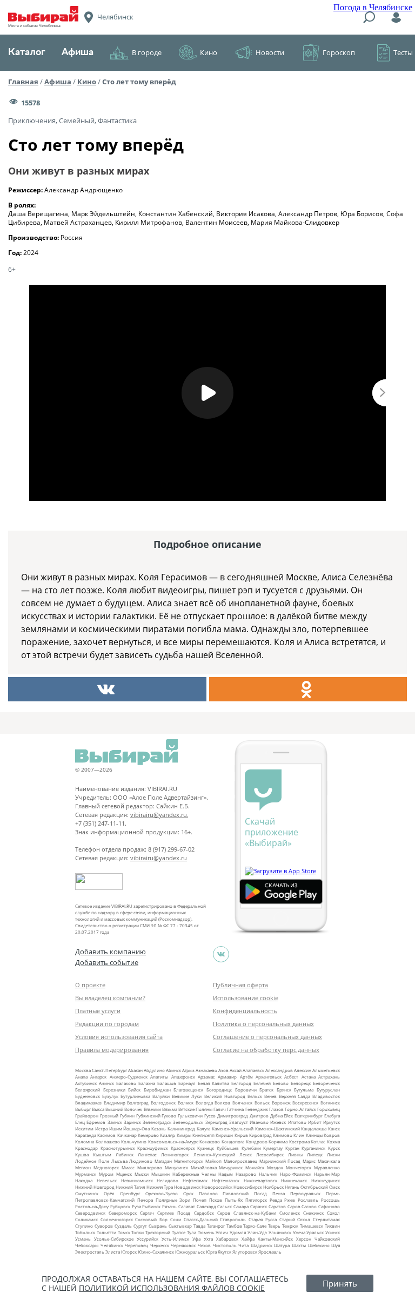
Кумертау (273, 1148)
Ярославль (270, 1252)
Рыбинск (151, 1206)
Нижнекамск (294, 1180)
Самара (241, 1206)
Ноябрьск (273, 1187)
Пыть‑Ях (234, 1200)
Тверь (274, 1226)
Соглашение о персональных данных (267, 1037)
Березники (114, 1090)
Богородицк (219, 1090)
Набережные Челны (194, 1174)
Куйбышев (228, 1148)
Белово (281, 1083)
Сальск (224, 1206)
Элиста (112, 1252)
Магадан (163, 1161)
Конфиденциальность (245, 1011)
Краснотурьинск (118, 1148)
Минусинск (176, 1167)
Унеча (299, 1232)
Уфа (196, 1239)
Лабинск (124, 1154)
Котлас (318, 1141)
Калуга (203, 1128)
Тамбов (234, 1226)
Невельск (107, 1180)
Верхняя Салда (294, 1096)
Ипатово (297, 1122)
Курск (334, 1148)
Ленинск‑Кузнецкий (214, 1154)
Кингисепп (203, 1135)
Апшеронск (183, 1077)
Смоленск (289, 1213)
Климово (282, 1135)
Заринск (132, 1122)
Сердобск (204, 1213)
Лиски (333, 1154)
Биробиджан (157, 1090)
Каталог (26, 52)
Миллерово (149, 1167)
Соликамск (86, 1219)
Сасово (309, 1206)
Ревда (276, 1200)
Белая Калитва (213, 1083)
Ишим (115, 1128)
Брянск (284, 1090)
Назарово (246, 1174)
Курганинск (313, 1148)
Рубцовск (120, 1206)
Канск (334, 1128)
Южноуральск (190, 1252)
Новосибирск (247, 1187)
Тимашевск (311, 1226)
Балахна (146, 1083)
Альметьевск (326, 1070)
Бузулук (110, 1096)
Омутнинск (86, 1193)
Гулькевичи (190, 1116)
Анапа (81, 1077)
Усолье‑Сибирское (113, 1239)
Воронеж (281, 1103)
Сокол (333, 1213)
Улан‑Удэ (257, 1232)
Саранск (258, 1206)
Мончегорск (298, 1167)
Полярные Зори (173, 1200)
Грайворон (86, 1116)
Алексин (302, 1070)
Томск (124, 1232)
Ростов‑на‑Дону (92, 1206)
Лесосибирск (270, 1154)
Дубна (276, 1116)
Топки (137, 1232)
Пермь (333, 1193)
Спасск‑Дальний (201, 1219)
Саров (293, 1206)
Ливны (295, 1154)
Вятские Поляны (195, 1109)
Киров (241, 1135)
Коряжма (278, 1141)
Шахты (299, 1245)
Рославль (308, 1200)
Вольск (262, 1103)
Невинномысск (137, 1180)
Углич (222, 1232)
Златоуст (238, 1122)
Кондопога (233, 1141)
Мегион (83, 1167)
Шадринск (261, 1245)
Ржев (289, 1200)
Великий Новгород (224, 1096)
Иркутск (331, 1122)
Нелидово (167, 1180)
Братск (266, 1090)
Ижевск (278, 1122)
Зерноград (216, 1122)
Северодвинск (90, 1213)
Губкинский (148, 1116)
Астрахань (329, 1077)
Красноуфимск (152, 1148)
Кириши (224, 1135)
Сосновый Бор (151, 1219)
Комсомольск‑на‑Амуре (173, 1141)
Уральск (315, 1232)
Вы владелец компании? (110, 998)
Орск (188, 1193)
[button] (379, 392)
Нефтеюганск (225, 1180)
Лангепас (147, 1154)
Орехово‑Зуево (161, 1193)
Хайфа (248, 1239)
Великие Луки (187, 1096)
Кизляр (167, 1135)
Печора (145, 1200)
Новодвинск (187, 1187)
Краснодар (86, 1148)
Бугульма (303, 1090)
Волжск (185, 1103)
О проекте (90, 985)
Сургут (140, 1226)
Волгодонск (163, 1103)
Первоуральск (305, 1193)
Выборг (83, 1109)
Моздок (275, 1167)
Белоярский (87, 1090)
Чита (243, 1245)
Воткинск (330, 1103)
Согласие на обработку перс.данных (266, 1050)
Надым (225, 1174)
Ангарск (98, 1077)
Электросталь (89, 1252)
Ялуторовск (244, 1252)
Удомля (238, 1232)
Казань (158, 1128)
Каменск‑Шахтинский (277, 1128)
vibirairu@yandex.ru (158, 815)
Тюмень (206, 1232)
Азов (223, 1070)
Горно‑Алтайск (300, 1109)
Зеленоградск (157, 1122)
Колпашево (108, 1141)
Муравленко (327, 1167)
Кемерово (148, 1135)
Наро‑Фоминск (295, 1174)
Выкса (98, 1109)
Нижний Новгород (95, 1187)
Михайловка (204, 1167)
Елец (80, 1122)
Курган (292, 1148)
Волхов (222, 1103)
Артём (246, 1077)
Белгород (241, 1083)
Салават (186, 1206)
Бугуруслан (328, 1090)
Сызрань (158, 1226)
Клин (298, 1135)
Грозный (109, 1116)
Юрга (211, 1252)
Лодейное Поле (92, 1161)
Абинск (173, 1070)
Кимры (184, 1135)
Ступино (84, 1226)
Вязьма (169, 1109)
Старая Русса (263, 1219)
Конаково (209, 1141)
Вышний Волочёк (123, 1109)
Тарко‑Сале (254, 1226)
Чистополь (225, 1245)
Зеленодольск (188, 1122)
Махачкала (329, 1161)
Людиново (140, 1161)
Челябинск (112, 1245)
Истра (101, 1128)
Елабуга (332, 1116)
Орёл (109, 1193)
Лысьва (119, 1161)
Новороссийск (217, 1187)
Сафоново (329, 1206)
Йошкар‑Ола (136, 1128)
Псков (215, 1200)
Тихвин (332, 1226)
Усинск (332, 1232)
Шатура (282, 1245)
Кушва (82, 1154)
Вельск (254, 1096)
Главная (23, 81)
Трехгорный (157, 1232)
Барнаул (187, 1083)
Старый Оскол (295, 1219)
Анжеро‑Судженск (129, 1077)
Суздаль (123, 1226)
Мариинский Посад (280, 1161)
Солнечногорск (117, 1219)
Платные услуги (98, 1011)
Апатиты (159, 1077)
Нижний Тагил (130, 1187)
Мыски (142, 1174)
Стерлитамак (326, 1219)
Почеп (199, 1200)
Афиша (77, 52)
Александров (279, 1070)
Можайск (254, 1167)
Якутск (224, 1252)
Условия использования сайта (119, 1037)
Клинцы (314, 1135)
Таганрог (216, 1226)
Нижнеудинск (325, 1180)
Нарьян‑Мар (327, 1174)
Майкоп (213, 1161)
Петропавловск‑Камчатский (105, 1200)
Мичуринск (231, 1167)
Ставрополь (233, 1219)
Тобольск (85, 1232)
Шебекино (319, 1245)
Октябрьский (314, 1187)
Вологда (204, 1103)
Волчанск (242, 1103)
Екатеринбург (308, 1116)
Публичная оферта (240, 985)
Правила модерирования (112, 1050)
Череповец (136, 1245)
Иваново (259, 1122)
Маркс (309, 1161)
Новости (270, 52)
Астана (309, 1077)
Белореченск (326, 1083)
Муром (106, 1174)
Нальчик (268, 1174)
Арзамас (206, 1077)
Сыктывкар (180, 1226)
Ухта (208, 1239)
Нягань (292, 1187)
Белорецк (301, 1083)
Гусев (210, 1116)
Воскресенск (305, 1103)
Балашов (166, 1083)
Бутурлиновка (135, 1096)
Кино (208, 52)
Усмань (83, 1239)
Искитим (84, 1128)
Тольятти (106, 1232)
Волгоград (138, 1103)
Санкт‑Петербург (109, 1070)
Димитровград (232, 1116)
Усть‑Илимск (175, 1239)
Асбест (291, 1077)
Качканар (127, 1135)
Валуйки (161, 1096)
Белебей (262, 1083)
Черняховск (183, 1245)
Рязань (169, 1206)
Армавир (227, 1077)
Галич (219, 1109)
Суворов (104, 1226)
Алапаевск (253, 1070)
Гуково (169, 1116)
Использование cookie (245, 998)
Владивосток (326, 1096)
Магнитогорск (188, 1161)
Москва (83, 1070)
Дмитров (259, 1116)
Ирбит (315, 1122)
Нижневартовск (260, 1180)
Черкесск (159, 1245)
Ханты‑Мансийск (275, 1239)
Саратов (277, 1206)
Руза (136, 1206)
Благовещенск (188, 1090)
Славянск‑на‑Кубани (254, 1213)
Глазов (276, 1109)
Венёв (270, 1096)
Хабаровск (227, 1239)
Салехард (206, 1206)
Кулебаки (251, 1148)
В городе (147, 52)
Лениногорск (175, 1154)
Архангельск (269, 1077)
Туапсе (178, 1232)
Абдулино (154, 1070)
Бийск (134, 1090)
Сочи (175, 1219)
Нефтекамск (195, 1180)
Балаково (126, 1083)
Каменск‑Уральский (232, 1128)
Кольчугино (133, 1141)
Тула (191, 1232)
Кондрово (256, 1141)
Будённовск (87, 1096)
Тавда (199, 1226)
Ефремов (95, 1122)
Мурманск (85, 1174)
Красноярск (183, 1148)
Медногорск (106, 1167)
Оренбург (130, 1193)
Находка (83, 1180)
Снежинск (313, 1213)
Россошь (330, 1200)
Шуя (335, 1245)
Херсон (303, 1239)
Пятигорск (256, 1200)
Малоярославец (240, 1161)
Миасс (128, 1167)
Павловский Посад (245, 1193)
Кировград (260, 1135)
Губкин (127, 1116)
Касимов (106, 1135)
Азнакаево (206, 1070)
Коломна (84, 1141)
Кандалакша (313, 1128)
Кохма (333, 1141)
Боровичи (246, 1090)
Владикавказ (88, 1103)
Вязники (152, 1109)
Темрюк (290, 1226)
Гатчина (235, 1109)
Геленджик (256, 1109)
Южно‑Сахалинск (156, 1252)
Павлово (208, 1193)
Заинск (115, 1122)
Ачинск (106, 1083)
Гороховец (328, 1109)
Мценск (124, 1174)
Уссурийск (147, 1239)
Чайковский (327, 1239)
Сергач (147, 1213)
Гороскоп (339, 52)
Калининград (181, 1128)
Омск (334, 1187)
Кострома (299, 1141)
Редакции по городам (107, 1024)
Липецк (315, 1154)
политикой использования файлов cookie (172, 1288)
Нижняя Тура (159, 1187)
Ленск (245, 1154)
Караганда (85, 1135)
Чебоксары (86, 1245)
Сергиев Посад (173, 1213)
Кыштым (102, 1154)
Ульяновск (280, 1232)
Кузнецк (205, 1148)
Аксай (236, 1070)
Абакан (135, 1070)
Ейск (288, 1116)
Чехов (204, 1245)
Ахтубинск (86, 1083)
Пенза (278, 1193)
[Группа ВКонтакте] (221, 954)
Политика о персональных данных (263, 1024)
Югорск (129, 1252)
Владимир (114, 1103)
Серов (223, 1213)
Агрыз (188, 1070)
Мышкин (160, 1174)
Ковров (332, 1135)
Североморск (123, 1213)
